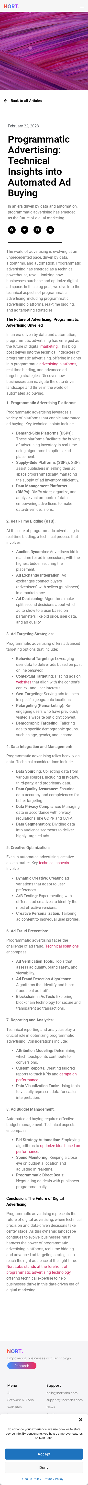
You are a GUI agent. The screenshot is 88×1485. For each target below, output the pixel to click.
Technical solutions (62, 946)
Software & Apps (20, 1400)
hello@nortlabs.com (61, 1393)
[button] (80, 1419)
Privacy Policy (54, 1479)
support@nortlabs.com (64, 1400)
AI (8, 1393)
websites (23, 682)
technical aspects (54, 862)
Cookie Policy (31, 1479)
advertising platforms (57, 364)
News (50, 1407)
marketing (49, 346)
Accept (44, 1454)
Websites (14, 1407)
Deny (44, 1467)
